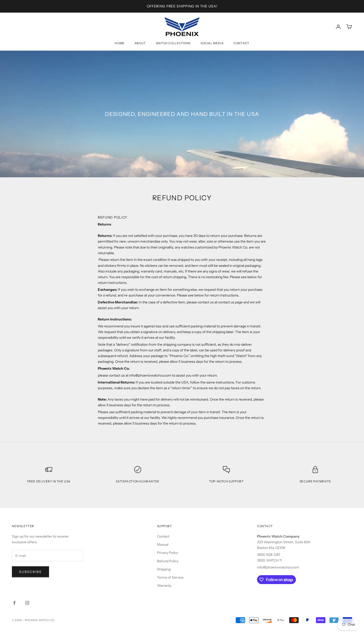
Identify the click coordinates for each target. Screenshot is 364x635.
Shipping (164, 569)
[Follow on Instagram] (27, 602)
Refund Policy (167, 561)
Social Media (212, 43)
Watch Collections (173, 43)
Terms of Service (170, 577)
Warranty (164, 585)
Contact (241, 43)
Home (119, 43)
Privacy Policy (167, 552)
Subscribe (30, 572)
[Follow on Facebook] (14, 602)
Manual (162, 544)
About (140, 43)
